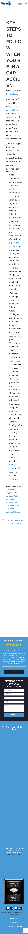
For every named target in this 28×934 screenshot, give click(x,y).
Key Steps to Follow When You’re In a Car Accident (13, 54)
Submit (14, 714)
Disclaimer (14, 922)
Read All (14, 672)
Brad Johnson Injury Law (8, 3)
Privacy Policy (14, 918)
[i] (20, 908)
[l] (11, 908)
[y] (16, 908)
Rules (17, 512)
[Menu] (26, 3)
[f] (7, 908)
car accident (12, 110)
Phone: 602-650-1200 (14, 852)
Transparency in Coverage (14, 926)
